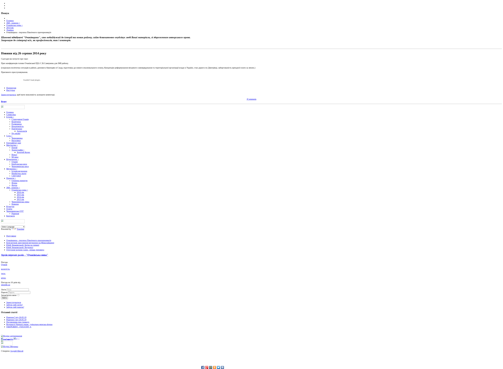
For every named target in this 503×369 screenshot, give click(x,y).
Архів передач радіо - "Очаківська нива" (24, 255)
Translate (20, 229)
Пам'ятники (17, 129)
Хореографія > (18, 150)
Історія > (10, 117)
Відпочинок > (12, 159)
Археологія (22, 131)
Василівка (16, 140)
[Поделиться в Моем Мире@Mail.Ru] (210, 367)
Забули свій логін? (14, 305)
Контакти (10, 216)
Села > (9, 136)
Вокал (14, 155)
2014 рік (20, 197)
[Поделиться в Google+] (206, 367)
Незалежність (18, 126)
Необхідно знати (19, 173)
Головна (10, 112)
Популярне (11, 236)
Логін (3, 289)
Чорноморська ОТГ (15, 211)
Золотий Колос (23, 152)
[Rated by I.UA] (7, 345)
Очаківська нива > (20, 190)
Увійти (4, 298)
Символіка (11, 114)
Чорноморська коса (20, 166)
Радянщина (17, 124)
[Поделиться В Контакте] (222, 367)
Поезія (14, 147)
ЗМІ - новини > (13, 188)
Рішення (15, 213)
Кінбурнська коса (19, 164)
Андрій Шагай (16, 351)
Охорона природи (20, 180)
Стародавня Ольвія (20, 119)
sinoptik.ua (5, 285)
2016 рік (20, 192)
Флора (14, 183)
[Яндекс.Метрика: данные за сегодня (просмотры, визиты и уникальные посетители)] (9, 346)
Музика (15, 157)
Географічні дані (13, 143)
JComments (251, 99)
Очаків (15, 162)
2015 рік (20, 195)
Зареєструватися (8, 95)
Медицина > (11, 169)
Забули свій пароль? (15, 307)
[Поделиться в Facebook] (202, 367)
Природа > (11, 178)
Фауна (14, 185)
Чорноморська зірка (20, 202)
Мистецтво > (12, 145)
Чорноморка (17, 138)
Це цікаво (16, 133)
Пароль (4, 292)
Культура (10, 206)
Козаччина (16, 122)
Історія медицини (19, 171)
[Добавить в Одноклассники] (214, 367)
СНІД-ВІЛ (16, 176)
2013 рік (20, 199)
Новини (15, 204)
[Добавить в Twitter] (218, 367)
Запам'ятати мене (9, 295)
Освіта (9, 209)
